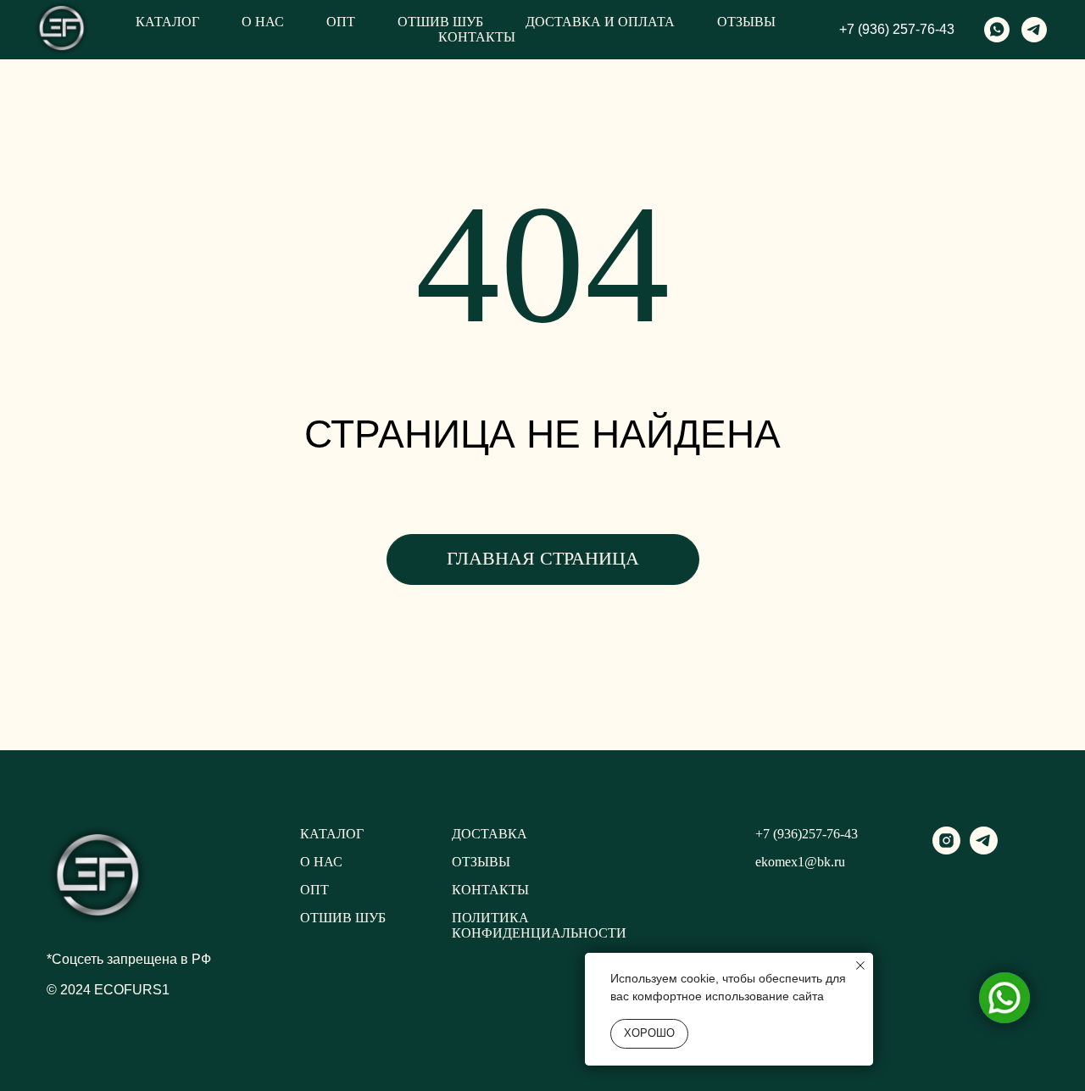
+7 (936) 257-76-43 (896, 29)
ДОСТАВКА (489, 834)
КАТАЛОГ (167, 21)
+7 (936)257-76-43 (806, 834)
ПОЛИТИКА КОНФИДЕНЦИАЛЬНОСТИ (539, 925)
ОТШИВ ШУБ (440, 21)
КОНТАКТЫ (476, 37)
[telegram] (1034, 29)
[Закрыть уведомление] (860, 965)
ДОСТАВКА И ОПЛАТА (600, 21)
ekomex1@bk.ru (800, 861)
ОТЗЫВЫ (746, 21)
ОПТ (340, 21)
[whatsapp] (997, 29)
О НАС (263, 21)
